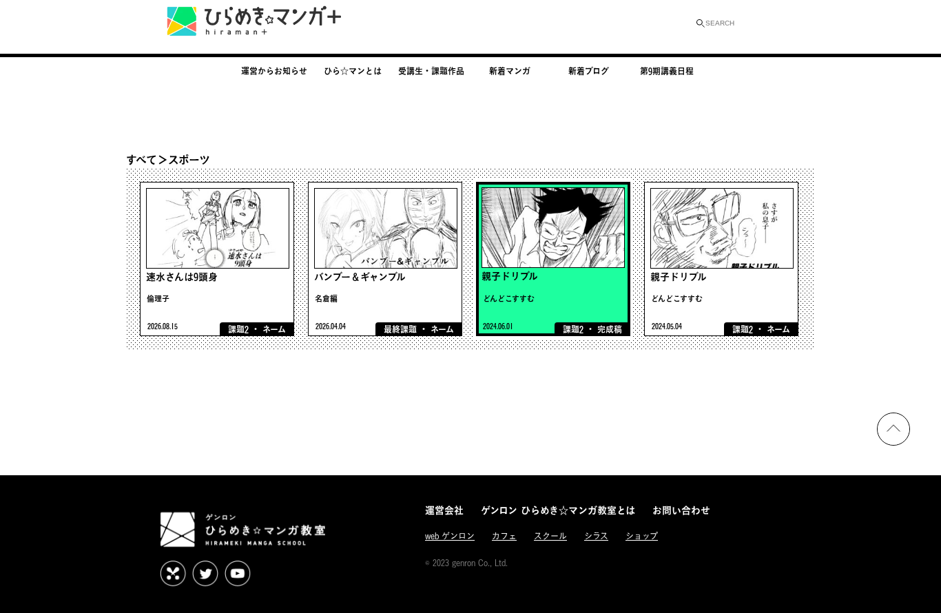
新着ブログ (588, 70)
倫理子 (158, 298)
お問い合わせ (681, 510)
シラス (596, 536)
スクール (550, 536)
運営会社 (444, 510)
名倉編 (326, 298)
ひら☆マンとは (353, 70)
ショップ (641, 536)
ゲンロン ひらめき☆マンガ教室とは (558, 510)
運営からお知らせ (274, 70)
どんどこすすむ (509, 298)
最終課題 (400, 329)
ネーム (274, 329)
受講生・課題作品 (431, 70)
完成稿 (609, 329)
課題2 (238, 329)
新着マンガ (509, 70)
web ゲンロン (450, 536)
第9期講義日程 (667, 70)
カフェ (504, 536)
